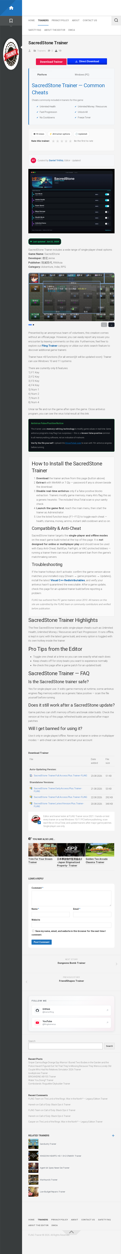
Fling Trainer (50, 345)
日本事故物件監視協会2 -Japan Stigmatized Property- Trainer (69, 862)
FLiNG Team (34, 1099)
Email (76, 909)
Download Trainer (51, 61)
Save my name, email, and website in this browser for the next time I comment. (69, 933)
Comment (37, 888)
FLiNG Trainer (48, 8)
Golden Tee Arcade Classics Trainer (97, 861)
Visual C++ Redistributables (68, 580)
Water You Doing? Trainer (40, 1080)
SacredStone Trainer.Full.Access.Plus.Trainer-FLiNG (60, 775)
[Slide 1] (30, 324)
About (76, 20)
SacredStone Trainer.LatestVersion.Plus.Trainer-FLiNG (59, 805)
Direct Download (89, 61)
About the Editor (54, 30)
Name (35, 909)
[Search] (116, 20)
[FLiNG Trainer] (11, 8)
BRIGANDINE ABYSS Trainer (42, 1076)
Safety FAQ (34, 30)
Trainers (43, 20)
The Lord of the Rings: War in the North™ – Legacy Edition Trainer (76, 1099)
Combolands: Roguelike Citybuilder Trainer (49, 1083)
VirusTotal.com (73, 443)
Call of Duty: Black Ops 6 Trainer (55, 1104)
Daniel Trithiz (56, 160)
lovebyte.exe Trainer (38, 1073)
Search (31, 1041)
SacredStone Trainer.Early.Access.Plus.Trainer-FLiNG (58, 790)
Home (31, 20)
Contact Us (90, 20)
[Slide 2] (33, 324)
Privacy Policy (60, 20)
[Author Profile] (11, 54)
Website (36, 920)
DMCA (71, 30)
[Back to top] (71, 1232)
